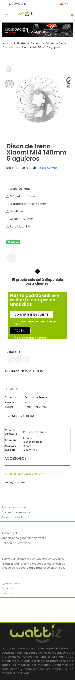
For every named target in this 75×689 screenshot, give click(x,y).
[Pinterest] (26, 359)
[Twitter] (18, 359)
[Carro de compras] (70, 14)
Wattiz (29, 402)
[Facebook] (10, 359)
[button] (20, 99)
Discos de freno (48, 168)
